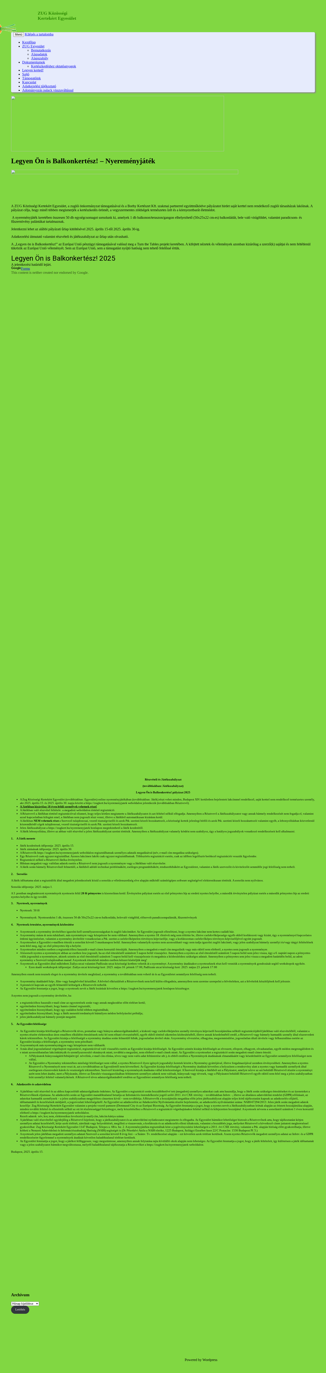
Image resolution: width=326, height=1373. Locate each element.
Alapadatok (39, 54)
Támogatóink (31, 78)
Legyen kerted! (32, 70)
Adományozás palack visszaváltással (47, 90)
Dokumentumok (33, 62)
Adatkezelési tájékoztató (39, 86)
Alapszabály (39, 58)
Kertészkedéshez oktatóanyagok (53, 66)
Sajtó (25, 74)
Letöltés (20, 1309)
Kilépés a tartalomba (39, 34)
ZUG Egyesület (33, 46)
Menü (18, 34)
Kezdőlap (29, 42)
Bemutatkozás (41, 50)
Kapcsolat (29, 82)
